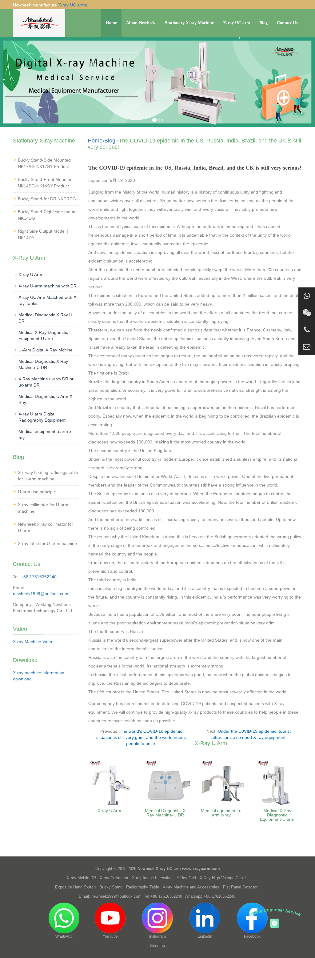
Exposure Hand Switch (75, 887)
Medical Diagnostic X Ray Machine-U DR (165, 812)
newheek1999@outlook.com (40, 593)
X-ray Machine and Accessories (191, 887)
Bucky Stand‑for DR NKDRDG (47, 198)
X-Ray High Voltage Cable (223, 878)
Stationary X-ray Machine (189, 23)
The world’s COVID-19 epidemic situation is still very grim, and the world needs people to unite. (141, 737)
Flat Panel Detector (240, 887)
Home (111, 23)
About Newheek (141, 23)
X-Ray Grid (186, 878)
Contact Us (287, 23)
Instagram (157, 936)
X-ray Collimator (114, 878)
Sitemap (157, 945)
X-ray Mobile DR (81, 878)
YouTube (110, 936)
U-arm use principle (37, 491)
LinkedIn (205, 936)
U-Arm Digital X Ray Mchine (45, 349)
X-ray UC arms (72, 4)
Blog (263, 23)
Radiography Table (142, 887)
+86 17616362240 (39, 576)
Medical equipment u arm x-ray (221, 812)
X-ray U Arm (109, 810)
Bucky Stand (110, 887)
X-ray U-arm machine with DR (47, 285)
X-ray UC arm (236, 23)
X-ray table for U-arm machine (47, 543)
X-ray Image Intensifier (152, 878)
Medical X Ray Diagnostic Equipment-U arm (277, 815)
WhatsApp (64, 936)
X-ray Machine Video (33, 641)
